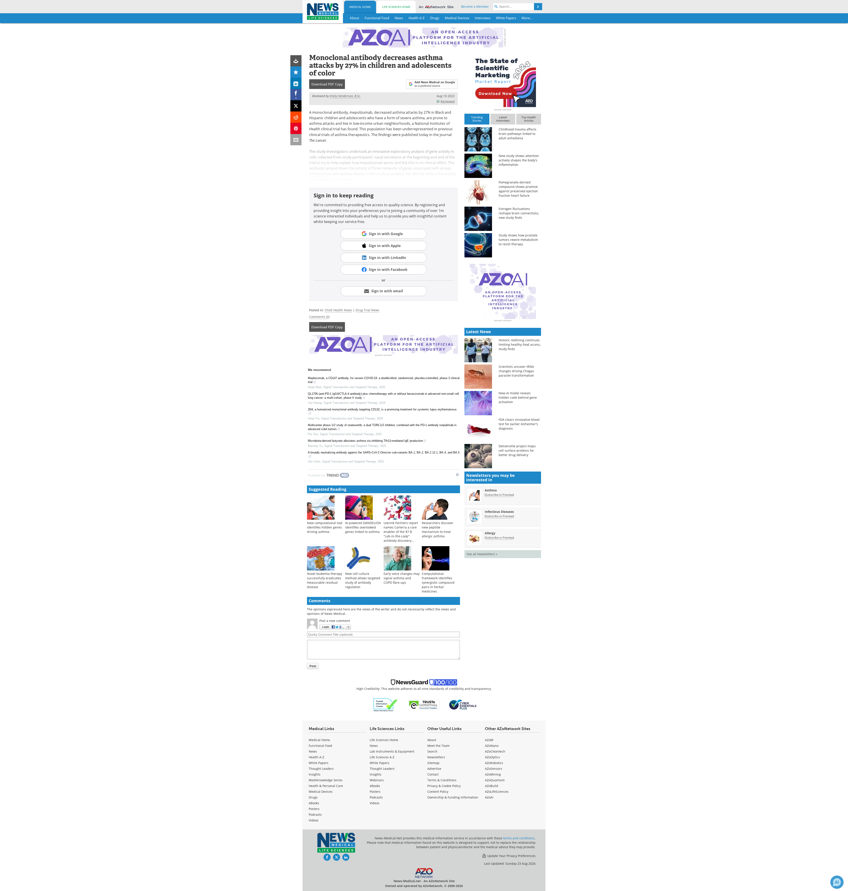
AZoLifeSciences (497, 791)
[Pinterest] (296, 128)
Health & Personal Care (326, 786)
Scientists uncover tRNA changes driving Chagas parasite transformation (516, 371)
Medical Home (360, 7)
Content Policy (437, 791)
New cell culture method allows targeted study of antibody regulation (362, 580)
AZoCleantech (495, 751)
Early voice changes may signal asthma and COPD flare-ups (402, 578)
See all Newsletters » (482, 554)
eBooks (314, 803)
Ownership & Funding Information (452, 797)
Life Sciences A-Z (382, 757)
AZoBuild (491, 786)
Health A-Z (316, 757)
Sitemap (433, 763)
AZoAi (489, 797)
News (313, 751)
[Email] (296, 139)
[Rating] (296, 72)
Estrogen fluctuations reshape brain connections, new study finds (519, 213)
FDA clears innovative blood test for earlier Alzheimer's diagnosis (519, 423)
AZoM (489, 740)
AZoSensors (493, 768)
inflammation (320, 173)
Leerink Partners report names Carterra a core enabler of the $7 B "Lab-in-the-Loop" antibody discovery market (401, 534)
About (431, 740)
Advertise (434, 768)
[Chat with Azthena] (837, 882)
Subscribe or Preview (499, 495)
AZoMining (493, 774)
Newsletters (436, 757)
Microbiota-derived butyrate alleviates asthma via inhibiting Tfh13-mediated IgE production (365, 440)
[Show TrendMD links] (457, 474)
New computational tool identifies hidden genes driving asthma (324, 527)
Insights (314, 774)
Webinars (377, 780)
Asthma (491, 490)
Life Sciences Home (396, 7)
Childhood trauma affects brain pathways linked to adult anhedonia (517, 133)
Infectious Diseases (499, 512)
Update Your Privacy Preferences (511, 856)
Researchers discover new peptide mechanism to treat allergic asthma (437, 529)
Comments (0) (319, 317)
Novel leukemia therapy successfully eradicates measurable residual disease (324, 580)
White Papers (318, 763)
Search (432, 751)
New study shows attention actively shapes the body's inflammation (519, 160)
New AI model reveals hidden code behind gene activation (518, 397)
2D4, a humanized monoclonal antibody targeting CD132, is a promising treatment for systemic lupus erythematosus (382, 409)
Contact (433, 774)
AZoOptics (492, 757)
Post (312, 666)
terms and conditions (519, 838)
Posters (314, 809)
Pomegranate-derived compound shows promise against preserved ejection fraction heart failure (518, 189)
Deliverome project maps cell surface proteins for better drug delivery (517, 450)
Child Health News (338, 310)
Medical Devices (321, 791)
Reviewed (448, 101)
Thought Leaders (321, 768)
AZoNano (491, 746)
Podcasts (315, 814)
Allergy (490, 533)
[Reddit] (296, 117)
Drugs (313, 797)
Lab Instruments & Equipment (392, 751)
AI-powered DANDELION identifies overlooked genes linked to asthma (363, 527)
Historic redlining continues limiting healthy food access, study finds (520, 344)
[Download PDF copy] (296, 60)
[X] (296, 105)
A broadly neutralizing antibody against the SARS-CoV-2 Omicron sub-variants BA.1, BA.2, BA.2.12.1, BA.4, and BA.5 (384, 452)
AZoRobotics (494, 763)
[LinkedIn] (296, 83)
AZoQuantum (495, 780)
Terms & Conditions (441, 780)
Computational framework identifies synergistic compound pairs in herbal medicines (438, 582)
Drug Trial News (367, 310)
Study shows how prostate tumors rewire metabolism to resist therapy (518, 239)
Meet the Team (438, 746)
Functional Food (320, 746)
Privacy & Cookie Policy (444, 786)
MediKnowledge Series (326, 780)
